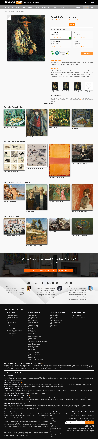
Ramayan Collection (33, 348)
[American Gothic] (36, 197)
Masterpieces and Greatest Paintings (37, 341)
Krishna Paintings (32, 315)
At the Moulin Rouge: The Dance (56, 201)
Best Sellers (78, 7)
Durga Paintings (32, 356)
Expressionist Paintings (12, 315)
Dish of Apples (75, 128)
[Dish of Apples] (82, 118)
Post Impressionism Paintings (14, 330)
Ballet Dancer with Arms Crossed (79, 211)
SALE (92, 7)
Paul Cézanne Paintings (73, 99)
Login (25, 2)
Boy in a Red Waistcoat (31, 137)
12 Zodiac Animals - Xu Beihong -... (34, 168)
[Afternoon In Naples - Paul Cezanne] (14, 117)
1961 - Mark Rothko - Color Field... (57, 177)
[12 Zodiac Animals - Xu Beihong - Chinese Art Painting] (36, 155)
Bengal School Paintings (34, 331)
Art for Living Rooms (55, 314)
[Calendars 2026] (15, 375)
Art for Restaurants (55, 322)
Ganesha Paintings (33, 322)
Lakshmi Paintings (32, 323)
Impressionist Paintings (12, 317)
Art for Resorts (54, 323)
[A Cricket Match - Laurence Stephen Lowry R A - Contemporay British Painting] (14, 226)
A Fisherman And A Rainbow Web (79, 235)
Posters (54, 7)
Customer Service (54, 430)
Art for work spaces (55, 327)
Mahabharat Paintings (33, 340)
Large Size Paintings (63, 7)
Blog (72, 7)
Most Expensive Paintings (34, 343)
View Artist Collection (74, 20)
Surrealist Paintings (11, 333)
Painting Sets (31, 349)
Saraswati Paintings (33, 325)
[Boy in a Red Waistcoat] (36, 122)
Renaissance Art (11, 331)
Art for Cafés (53, 325)
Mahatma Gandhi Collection (35, 327)
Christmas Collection (33, 346)
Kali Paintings (31, 357)
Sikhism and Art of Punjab (34, 354)
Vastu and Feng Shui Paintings (36, 359)
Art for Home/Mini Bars (56, 320)
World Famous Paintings (34, 336)
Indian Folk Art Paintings (34, 344)
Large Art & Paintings (33, 351)
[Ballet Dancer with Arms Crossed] (82, 197)
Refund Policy (53, 422)
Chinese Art (31, 335)
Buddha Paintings (32, 317)
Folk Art (8, 325)
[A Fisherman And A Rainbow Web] (82, 226)
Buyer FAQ (52, 418)
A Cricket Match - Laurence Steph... (12, 235)
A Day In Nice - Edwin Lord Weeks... (34, 245)
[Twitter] (86, 426)
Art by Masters (45, 7)
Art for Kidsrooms (54, 319)
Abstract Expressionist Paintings (15, 335)
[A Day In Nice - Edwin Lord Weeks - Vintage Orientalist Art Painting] (36, 231)
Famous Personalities (33, 352)
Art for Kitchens (54, 317)
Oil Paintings (61, 99)
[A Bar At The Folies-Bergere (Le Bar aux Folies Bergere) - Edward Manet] (82, 153)
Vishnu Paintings (32, 320)
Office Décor (75, 314)
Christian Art (31, 333)
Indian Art (9, 320)
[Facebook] (88, 426)
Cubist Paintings (11, 314)
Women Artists (32, 338)
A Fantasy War (52, 231)
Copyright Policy (54, 425)
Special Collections (20, 7)
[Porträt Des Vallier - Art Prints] (26, 38)
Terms (51, 423)
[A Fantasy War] (59, 224)
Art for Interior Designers (78, 317)
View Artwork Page (87, 20)
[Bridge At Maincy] (59, 117)
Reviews (52, 420)
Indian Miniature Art (11, 322)
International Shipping (55, 428)
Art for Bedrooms (54, 315)
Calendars (86, 7)
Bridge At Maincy (53, 127)
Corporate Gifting (76, 315)
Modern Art (9, 323)
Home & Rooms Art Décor (33, 7)
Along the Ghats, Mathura (10, 201)
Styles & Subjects (8, 7)
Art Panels (31, 314)
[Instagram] (90, 426)
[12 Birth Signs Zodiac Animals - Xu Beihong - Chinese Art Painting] (14, 157)
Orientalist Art (10, 327)
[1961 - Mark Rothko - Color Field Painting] (59, 160)
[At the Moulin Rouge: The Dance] (59, 192)
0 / (85, 2)
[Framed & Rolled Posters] (21, 382)
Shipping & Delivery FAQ (56, 417)
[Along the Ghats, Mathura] (14, 192)
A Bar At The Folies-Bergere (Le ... (80, 163)
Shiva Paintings (32, 319)
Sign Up (29, 2)
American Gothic (30, 211)
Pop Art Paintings (11, 328)
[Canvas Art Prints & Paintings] (24, 388)
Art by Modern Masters (67, 98)
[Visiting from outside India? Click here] (41, 363)
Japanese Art (31, 330)
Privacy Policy (53, 426)
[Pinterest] (93, 426)
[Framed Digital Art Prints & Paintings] (29, 395)
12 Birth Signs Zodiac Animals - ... (12, 171)
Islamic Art (9, 319)
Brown (77, 98)
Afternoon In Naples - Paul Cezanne (12, 127)
